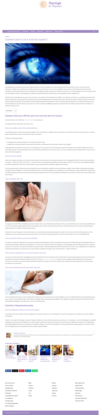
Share (9, 370)
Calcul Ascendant (79, 388)
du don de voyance (29, 120)
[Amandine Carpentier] (8, 335)
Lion (30, 393)
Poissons (54, 395)
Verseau (54, 393)
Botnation (77, 393)
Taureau (31, 385)
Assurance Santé (79, 401)
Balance (54, 383)
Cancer (30, 390)
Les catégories (9, 398)
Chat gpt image (9, 401)
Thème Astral (48, 31)
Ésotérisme (8, 393)
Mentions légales (9, 406)
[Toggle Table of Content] (14, 110)
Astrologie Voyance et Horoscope (21, 412)
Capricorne (54, 390)
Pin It (22, 370)
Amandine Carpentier (19, 333)
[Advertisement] (50, 19)
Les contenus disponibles (11, 403)
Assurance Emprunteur (81, 398)
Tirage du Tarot (59, 31)
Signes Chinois (79, 385)
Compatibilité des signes (11, 395)
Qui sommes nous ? (10, 383)
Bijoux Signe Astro (80, 383)
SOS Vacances (78, 395)
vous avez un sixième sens (50, 259)
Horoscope (40, 31)
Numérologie (78, 390)
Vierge (30, 395)
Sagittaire (54, 388)
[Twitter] (94, 333)
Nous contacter (9, 385)
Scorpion (54, 385)
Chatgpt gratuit (9, 388)
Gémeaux (31, 388)
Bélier (30, 383)
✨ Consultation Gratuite (13, 31)
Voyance (33, 31)
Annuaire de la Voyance (11, 390)
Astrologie (25, 31)
